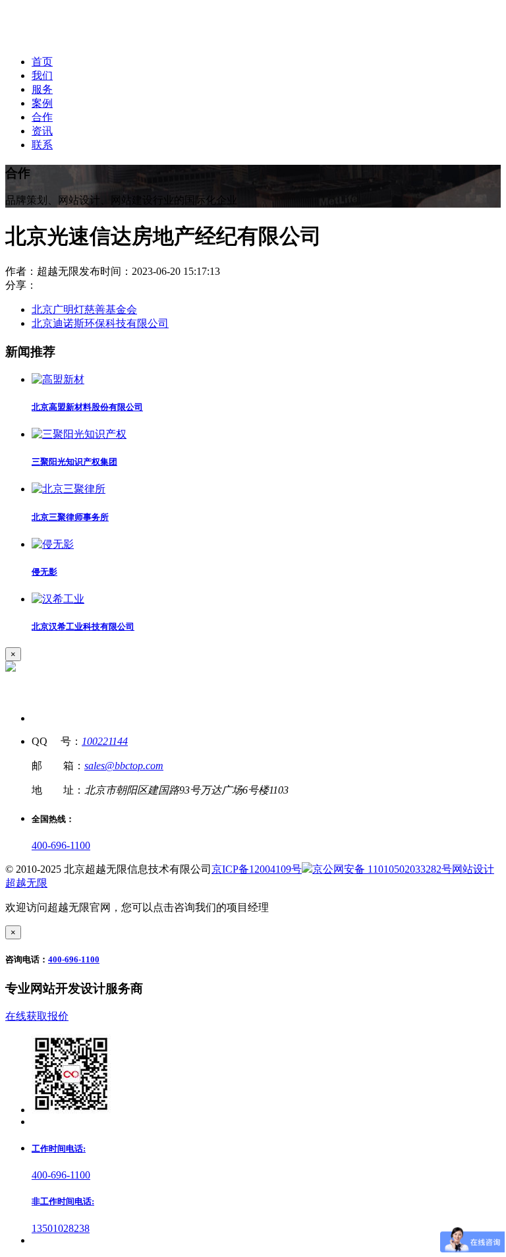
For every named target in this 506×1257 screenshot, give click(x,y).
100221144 (105, 741)
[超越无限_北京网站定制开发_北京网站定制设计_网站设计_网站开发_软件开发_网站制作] (93, 38)
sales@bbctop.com (123, 765)
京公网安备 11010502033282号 (382, 869)
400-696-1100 (61, 845)
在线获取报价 (37, 1016)
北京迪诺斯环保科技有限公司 (100, 323)
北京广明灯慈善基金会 (84, 309)
